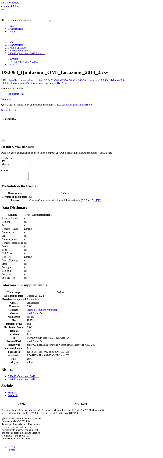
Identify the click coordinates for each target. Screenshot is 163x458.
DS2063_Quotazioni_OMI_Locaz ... (26, 53)
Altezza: (5, 164)
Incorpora (6, 99)
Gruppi (11, 31)
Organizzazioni (15, 28)
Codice (4, 170)
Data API (12, 64)
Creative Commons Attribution (42, 309)
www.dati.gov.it (10, 413)
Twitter (11, 392)
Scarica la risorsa (9, 110)
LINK (98, 200)
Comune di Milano (10, 6)
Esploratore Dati (16, 93)
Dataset (11, 26)
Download (13, 58)
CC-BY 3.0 (32, 413)
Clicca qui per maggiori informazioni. (73, 104)
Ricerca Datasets (9, 20)
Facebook (13, 395)
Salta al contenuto (10, 2)
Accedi (11, 447)
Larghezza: (6, 158)
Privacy (11, 449)
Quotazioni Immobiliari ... (21, 50)
